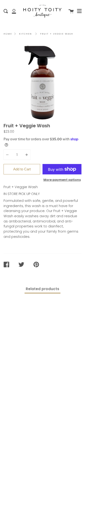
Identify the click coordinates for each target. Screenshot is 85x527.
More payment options (62, 179)
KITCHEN (25, 33)
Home (8, 33)
